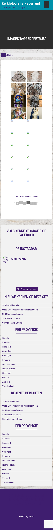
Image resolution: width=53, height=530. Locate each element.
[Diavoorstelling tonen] (26, 196)
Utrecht (5, 377)
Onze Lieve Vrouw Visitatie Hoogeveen (20, 310)
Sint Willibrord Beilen (11, 318)
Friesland (6, 347)
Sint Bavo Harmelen (11, 305)
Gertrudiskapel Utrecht (12, 323)
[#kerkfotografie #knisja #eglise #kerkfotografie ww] (38, 280)
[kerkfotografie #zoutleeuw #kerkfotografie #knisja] (15, 267)
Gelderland (7, 351)
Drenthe (5, 338)
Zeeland (6, 382)
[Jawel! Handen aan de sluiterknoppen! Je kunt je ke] (15, 274)
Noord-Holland (8, 368)
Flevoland (6, 342)
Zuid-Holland (8, 386)
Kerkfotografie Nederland (21, 3)
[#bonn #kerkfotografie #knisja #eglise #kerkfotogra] (38, 274)
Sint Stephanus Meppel (12, 314)
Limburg (6, 360)
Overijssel (6, 373)
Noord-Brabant (8, 364)
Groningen (6, 355)
